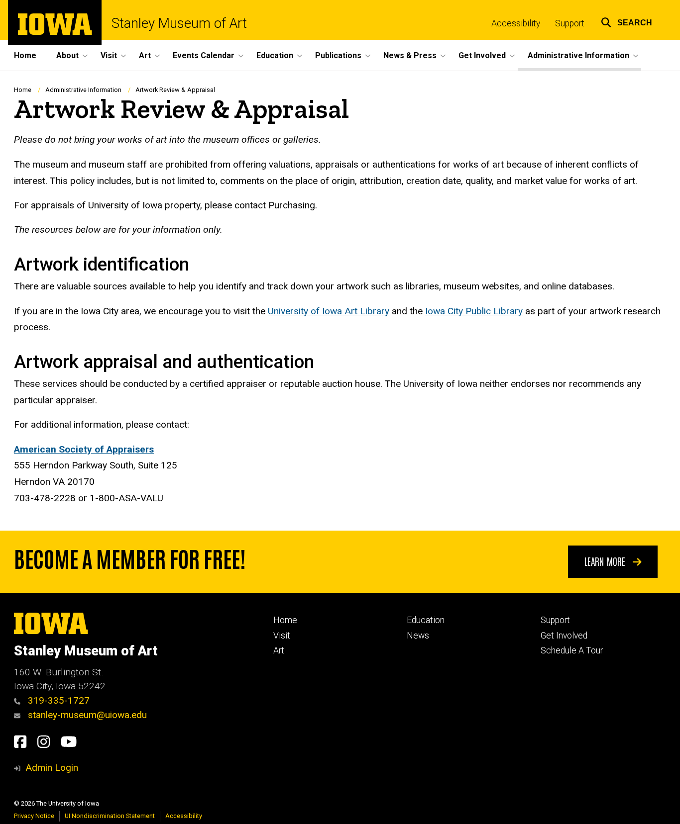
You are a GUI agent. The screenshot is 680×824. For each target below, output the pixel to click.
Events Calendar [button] (203, 55)
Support (569, 23)
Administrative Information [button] (578, 55)
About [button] (67, 55)
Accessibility (515, 23)
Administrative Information (83, 89)
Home (25, 55)
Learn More (606, 560)
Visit (281, 636)
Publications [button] (338, 55)
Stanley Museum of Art (179, 23)
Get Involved (564, 636)
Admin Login (51, 767)
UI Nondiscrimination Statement (110, 816)
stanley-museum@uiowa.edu (86, 715)
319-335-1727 (57, 700)
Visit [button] (109, 55)
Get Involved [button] (482, 55)
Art (278, 650)
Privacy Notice (34, 816)
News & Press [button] (410, 55)
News (418, 636)
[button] (626, 21)
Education (426, 620)
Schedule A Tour (572, 650)
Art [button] (145, 55)
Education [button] (274, 55)
